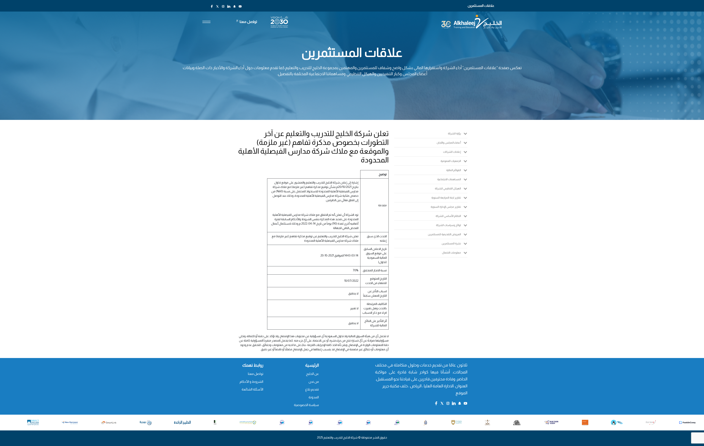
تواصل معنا (255, 374)
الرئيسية (312, 365)
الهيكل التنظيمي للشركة (448, 188)
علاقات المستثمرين (481, 6)
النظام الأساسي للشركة (448, 215)
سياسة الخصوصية (306, 405)
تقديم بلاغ (312, 389)
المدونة (314, 397)
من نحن (314, 381)
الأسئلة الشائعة (252, 389)
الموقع (461, 393)
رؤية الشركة (454, 133)
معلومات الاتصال (451, 252)
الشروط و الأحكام (251, 381)
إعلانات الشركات (452, 151)
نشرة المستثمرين (451, 243)
